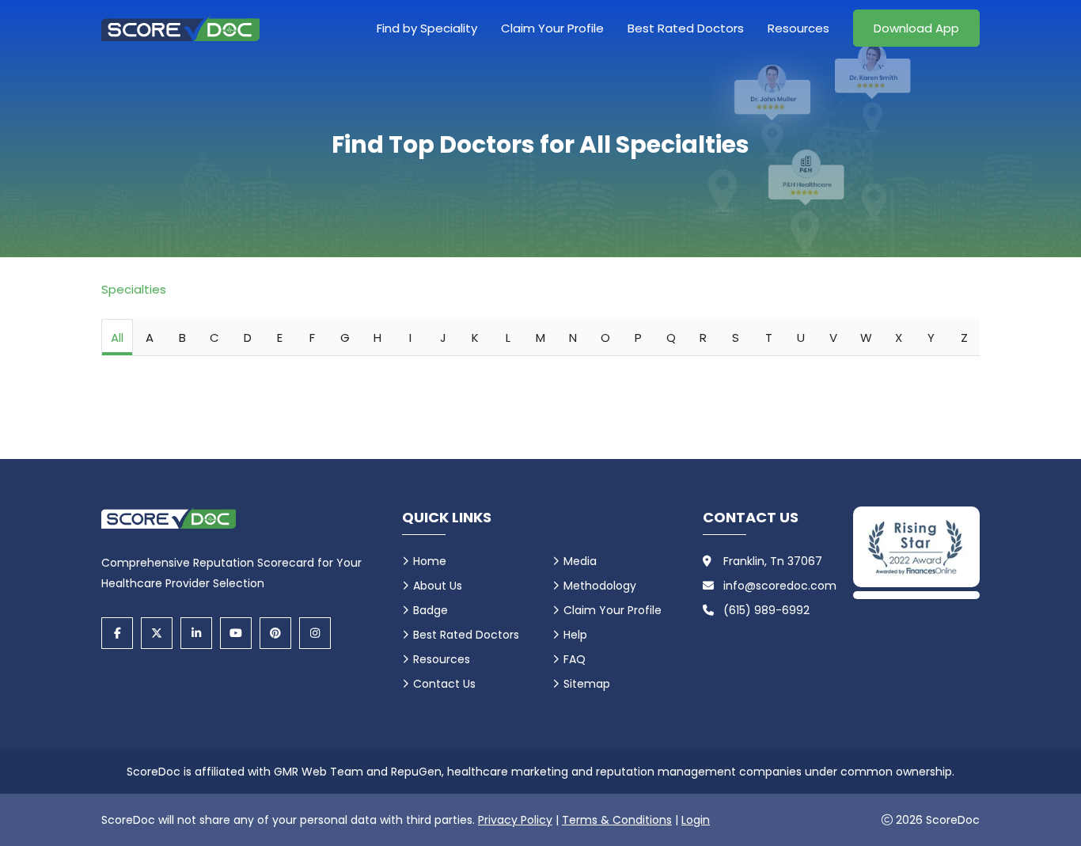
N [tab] (573, 337)
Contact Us (444, 684)
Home (429, 561)
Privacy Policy (515, 820)
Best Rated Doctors (686, 28)
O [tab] (605, 337)
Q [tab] (671, 337)
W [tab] (866, 337)
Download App (916, 28)
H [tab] (377, 337)
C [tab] (214, 337)
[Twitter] (157, 633)
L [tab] (508, 337)
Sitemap (586, 684)
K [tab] (475, 337)
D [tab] (248, 337)
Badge (430, 610)
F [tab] (312, 337)
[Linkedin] (196, 633)
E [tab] (280, 337)
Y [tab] (931, 337)
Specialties (133, 289)
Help (575, 635)
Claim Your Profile (552, 28)
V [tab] (833, 337)
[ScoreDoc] (180, 28)
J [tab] (443, 337)
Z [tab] (964, 337)
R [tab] (703, 337)
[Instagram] (315, 633)
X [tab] (898, 337)
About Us (437, 586)
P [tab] (638, 337)
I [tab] (410, 337)
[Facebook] (117, 633)
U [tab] (801, 337)
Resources (798, 28)
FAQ (574, 659)
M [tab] (540, 337)
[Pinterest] (275, 633)
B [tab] (182, 337)
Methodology (599, 586)
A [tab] (150, 337)
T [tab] (768, 337)
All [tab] (117, 337)
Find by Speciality (427, 28)
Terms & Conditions (617, 820)
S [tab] (735, 337)
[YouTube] (236, 633)
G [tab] (345, 337)
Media (580, 561)
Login (695, 820)
